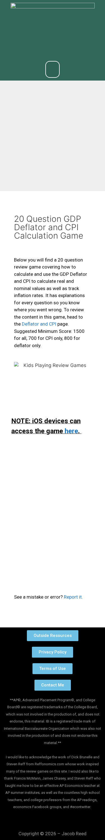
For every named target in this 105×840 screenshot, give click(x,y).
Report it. (73, 597)
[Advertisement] (52, 135)
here (71, 431)
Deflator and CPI (39, 324)
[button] (52, 69)
